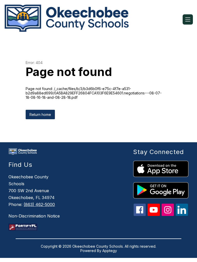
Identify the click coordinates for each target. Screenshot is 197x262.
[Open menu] (188, 19)
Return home (40, 114)
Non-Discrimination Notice (34, 216)
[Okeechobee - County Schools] (69, 19)
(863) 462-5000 (39, 204)
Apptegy (109, 250)
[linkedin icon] (182, 214)
